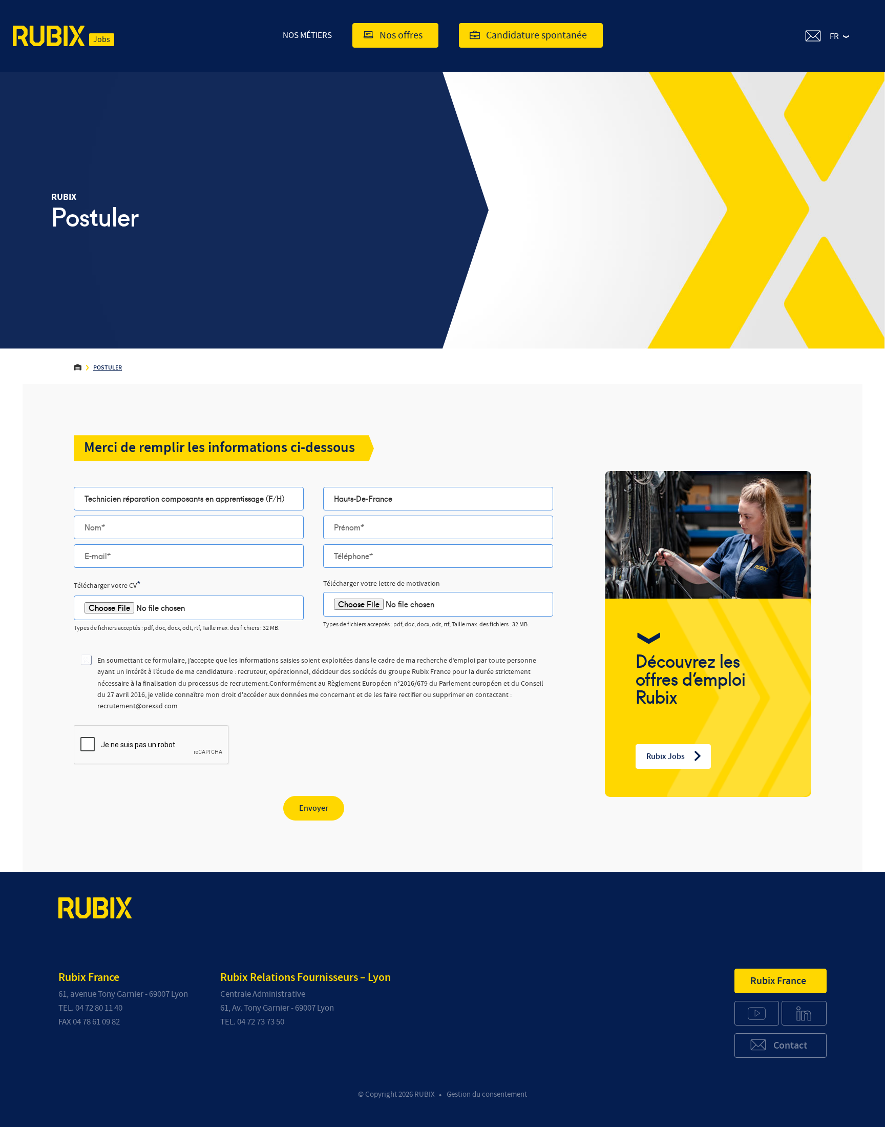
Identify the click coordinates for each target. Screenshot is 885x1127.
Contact (790, 1045)
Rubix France (778, 981)
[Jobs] (49, 38)
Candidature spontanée (536, 35)
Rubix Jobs (665, 756)
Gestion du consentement (487, 1094)
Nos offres (401, 35)
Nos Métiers (307, 35)
